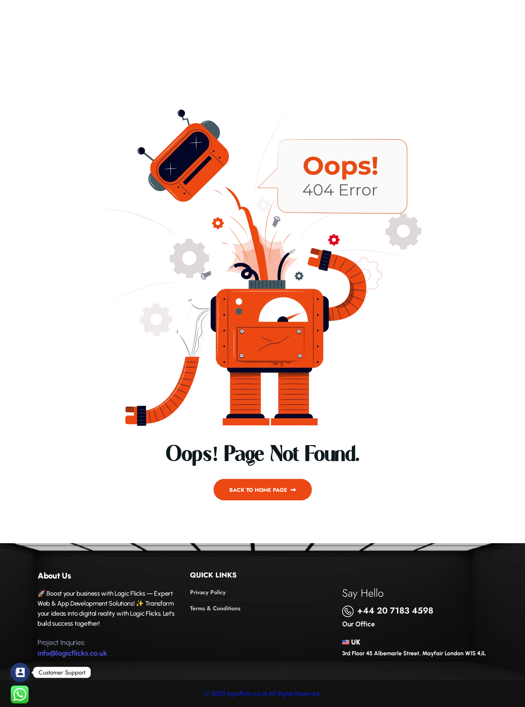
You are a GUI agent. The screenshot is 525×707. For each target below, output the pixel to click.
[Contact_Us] (20, 672)
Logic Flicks (103, 27)
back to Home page (259, 490)
